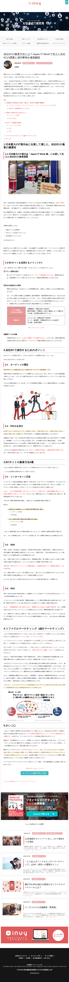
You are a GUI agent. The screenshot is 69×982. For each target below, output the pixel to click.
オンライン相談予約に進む (34, 773)
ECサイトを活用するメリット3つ (19, 108)
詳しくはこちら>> (37, 849)
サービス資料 (48, 956)
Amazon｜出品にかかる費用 (37, 327)
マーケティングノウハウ (44, 63)
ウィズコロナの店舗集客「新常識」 (41, 907)
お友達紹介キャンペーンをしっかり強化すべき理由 (45, 840)
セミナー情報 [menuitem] (26, 43)
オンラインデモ (36, 956)
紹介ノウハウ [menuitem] (26, 39)
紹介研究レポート (28, 63)
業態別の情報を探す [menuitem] (43, 43)
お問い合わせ (47, 958)
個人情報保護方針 (37, 958)
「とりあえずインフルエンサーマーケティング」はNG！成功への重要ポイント (44, 863)
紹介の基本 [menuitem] (9, 39)
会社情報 (28, 958)
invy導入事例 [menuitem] (59, 39)
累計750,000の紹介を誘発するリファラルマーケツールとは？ (45, 885)
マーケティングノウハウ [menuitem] (60, 43)
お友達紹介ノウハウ (39, 833)
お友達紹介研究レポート (54, 833)
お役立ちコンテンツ (22, 956)
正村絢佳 (16, 67)
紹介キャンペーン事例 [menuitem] (9, 43)
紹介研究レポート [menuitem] (42, 39)
